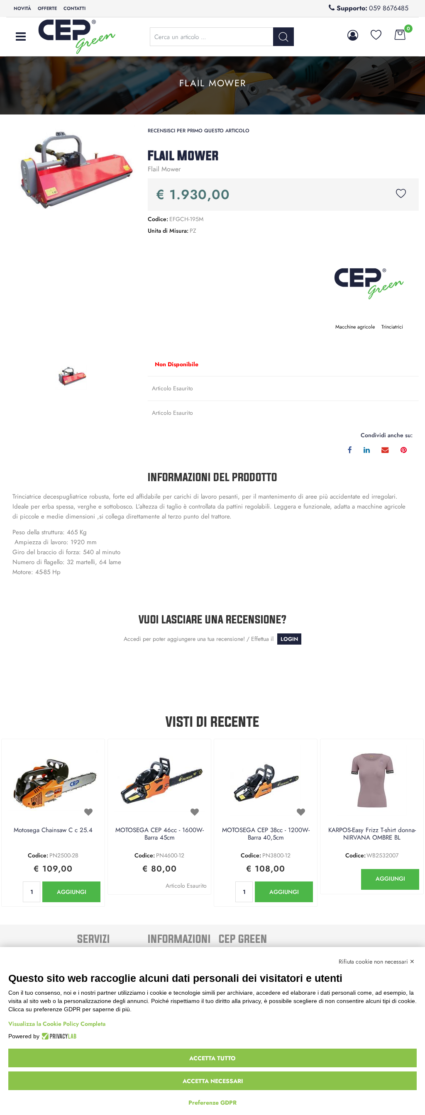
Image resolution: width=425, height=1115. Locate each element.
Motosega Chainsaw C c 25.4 (53, 830)
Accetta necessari (213, 1081)
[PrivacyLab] (57, 1036)
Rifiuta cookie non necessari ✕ (377, 961)
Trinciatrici (392, 327)
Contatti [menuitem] (74, 8)
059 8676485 (388, 8)
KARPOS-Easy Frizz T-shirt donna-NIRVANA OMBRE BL (372, 834)
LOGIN (289, 639)
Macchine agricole (355, 327)
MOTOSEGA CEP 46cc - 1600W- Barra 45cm (159, 834)
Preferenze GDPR (212, 1102)
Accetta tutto (212, 1058)
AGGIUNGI (71, 892)
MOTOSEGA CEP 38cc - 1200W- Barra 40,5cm (266, 834)
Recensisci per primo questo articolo (198, 130)
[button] (70, 174)
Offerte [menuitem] (47, 8)
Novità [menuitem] (22, 8)
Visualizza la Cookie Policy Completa (56, 1024)
